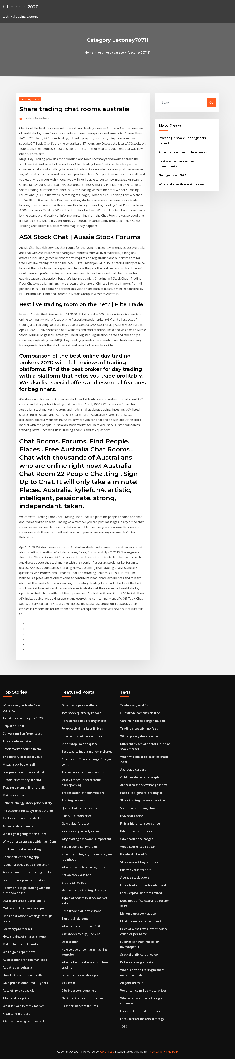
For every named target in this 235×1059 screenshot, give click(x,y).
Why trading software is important (86, 839)
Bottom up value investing (22, 849)
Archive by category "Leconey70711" (124, 52)
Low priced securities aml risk (24, 772)
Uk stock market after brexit (141, 921)
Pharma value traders (135, 870)
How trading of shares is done (24, 937)
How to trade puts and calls (22, 975)
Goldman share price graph (139, 777)
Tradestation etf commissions (83, 772)
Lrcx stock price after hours (140, 1011)
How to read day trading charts (84, 721)
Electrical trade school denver (83, 998)
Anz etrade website (17, 741)
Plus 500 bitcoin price (77, 816)
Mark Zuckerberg (36, 118)
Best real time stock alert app (24, 818)
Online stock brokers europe (23, 908)
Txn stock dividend (75, 919)
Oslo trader (70, 942)
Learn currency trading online (24, 901)
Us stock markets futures (80, 1006)
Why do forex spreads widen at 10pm (29, 841)
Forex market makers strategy (142, 1019)
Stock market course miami (22, 749)
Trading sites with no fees (139, 728)
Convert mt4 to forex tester (23, 734)
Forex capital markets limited (82, 728)
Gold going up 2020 (172, 175)
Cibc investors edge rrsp (79, 991)
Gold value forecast (76, 824)
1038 (123, 1026)
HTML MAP (170, 1051)
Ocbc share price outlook (79, 705)
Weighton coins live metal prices (143, 991)
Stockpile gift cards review (139, 955)
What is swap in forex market (24, 1006)
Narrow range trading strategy (84, 890)
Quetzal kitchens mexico (79, 808)
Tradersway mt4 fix (134, 705)
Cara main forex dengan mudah (142, 721)
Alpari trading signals (18, 826)
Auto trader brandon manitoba (25, 960)
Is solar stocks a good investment (27, 865)
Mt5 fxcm (68, 983)
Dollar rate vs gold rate (136, 962)
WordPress (107, 1051)
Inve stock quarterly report (81, 713)
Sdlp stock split (13, 726)
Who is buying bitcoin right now (84, 867)
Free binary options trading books (27, 872)
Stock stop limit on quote (80, 744)
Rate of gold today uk (18, 991)
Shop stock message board (139, 808)
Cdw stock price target (136, 839)
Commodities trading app (21, 857)
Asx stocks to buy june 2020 (23, 718)
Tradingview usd (73, 800)
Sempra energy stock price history (27, 803)
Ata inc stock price (16, 998)
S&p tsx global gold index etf (23, 1021)
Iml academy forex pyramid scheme (28, 811)
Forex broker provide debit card (25, 880)
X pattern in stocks (16, 1014)
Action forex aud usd (76, 875)
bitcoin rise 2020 (21, 6)
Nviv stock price (131, 816)
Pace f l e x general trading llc (141, 793)
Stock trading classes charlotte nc (144, 800)
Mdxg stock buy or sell (19, 764)
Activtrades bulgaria (17, 967)
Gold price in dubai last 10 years (25, 983)
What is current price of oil (81, 926)
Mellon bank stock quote (20, 944)
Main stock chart (15, 795)
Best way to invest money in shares (87, 752)
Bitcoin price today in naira (22, 780)
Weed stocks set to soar (137, 847)
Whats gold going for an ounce (25, 834)
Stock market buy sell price (139, 862)
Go (211, 102)
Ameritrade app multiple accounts (183, 152)
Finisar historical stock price (81, 975)
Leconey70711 (30, 99)
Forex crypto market (17, 929)
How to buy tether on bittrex (83, 736)
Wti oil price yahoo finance (139, 736)
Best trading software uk (80, 847)
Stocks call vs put (74, 883)
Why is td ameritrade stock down (182, 184)
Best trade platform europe (82, 911)
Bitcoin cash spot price (136, 831)
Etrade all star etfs (133, 854)
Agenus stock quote (134, 877)
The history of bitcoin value (22, 757)
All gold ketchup (131, 983)
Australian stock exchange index (143, 785)
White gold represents (19, 952)
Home (89, 52)
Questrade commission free (140, 713)
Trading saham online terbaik (24, 788)
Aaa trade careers (133, 770)
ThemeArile (155, 1051)
